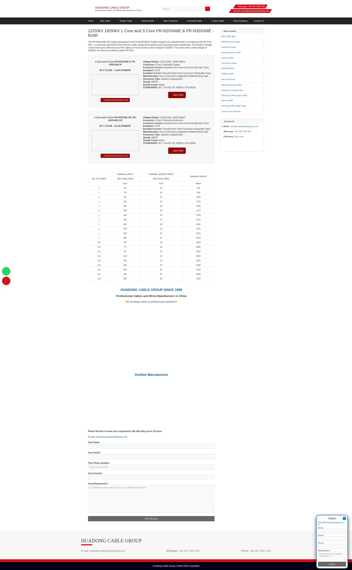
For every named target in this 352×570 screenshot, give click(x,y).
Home (91, 21)
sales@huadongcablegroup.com (255, 11)
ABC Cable (105, 21)
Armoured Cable (194, 21)
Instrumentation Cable (231, 52)
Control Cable (218, 21)
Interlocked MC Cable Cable (234, 106)
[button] (111, 20)
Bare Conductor (171, 21)
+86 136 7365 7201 (256, 6)
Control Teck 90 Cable (231, 111)
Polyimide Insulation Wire (232, 90)
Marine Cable (227, 100)
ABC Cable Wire (229, 36)
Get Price (177, 95)
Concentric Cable (229, 63)
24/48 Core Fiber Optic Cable (234, 95)
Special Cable (148, 21)
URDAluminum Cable (231, 42)
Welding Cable (228, 68)
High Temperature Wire (232, 85)
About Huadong (240, 21)
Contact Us (259, 21)
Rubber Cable (126, 21)
